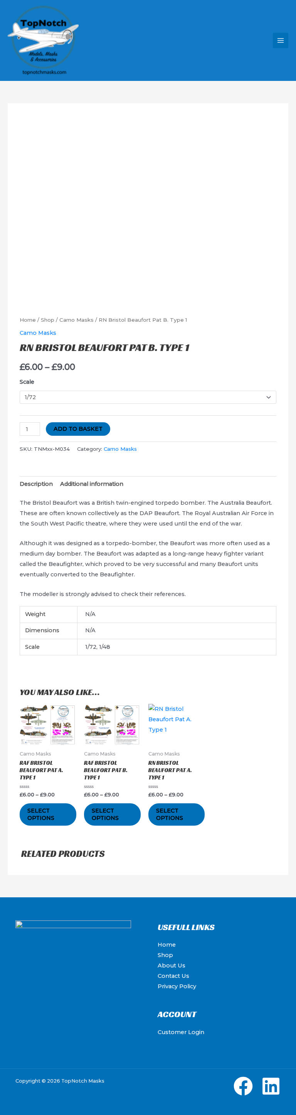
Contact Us (173, 975)
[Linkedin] (271, 1086)
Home (28, 320)
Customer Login (181, 1032)
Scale (27, 381)
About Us (171, 965)
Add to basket (78, 428)
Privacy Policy (177, 986)
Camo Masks (76, 320)
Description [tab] (36, 483)
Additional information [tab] (91, 483)
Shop (47, 320)
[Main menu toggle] (280, 40)
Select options (40, 814)
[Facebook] (243, 1086)
